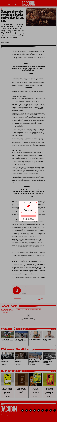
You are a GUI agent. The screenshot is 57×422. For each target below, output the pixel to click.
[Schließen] (36, 203)
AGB (30, 218)
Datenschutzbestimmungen (28, 219)
